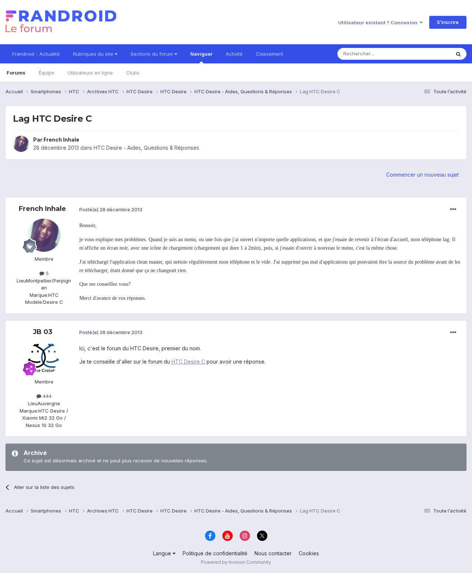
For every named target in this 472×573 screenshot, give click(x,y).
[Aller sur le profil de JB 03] (43, 358)
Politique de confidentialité (215, 553)
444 (46, 396)
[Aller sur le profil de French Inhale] (21, 144)
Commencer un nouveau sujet (422, 174)
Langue (163, 553)
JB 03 (42, 332)
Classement (269, 54)
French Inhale (61, 139)
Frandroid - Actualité (36, 54)
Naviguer (201, 54)
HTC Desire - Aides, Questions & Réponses (146, 148)
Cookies (309, 553)
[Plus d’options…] (453, 209)
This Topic (428, 53)
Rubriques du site (94, 54)
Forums (16, 73)
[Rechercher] (458, 54)
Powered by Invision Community (236, 562)
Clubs (132, 73)
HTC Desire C (188, 361)
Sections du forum (152, 54)
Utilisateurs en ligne (90, 73)
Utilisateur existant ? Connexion (379, 22)
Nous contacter (273, 553)
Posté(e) (110, 209)
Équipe (46, 73)
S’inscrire (448, 22)
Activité (234, 54)
